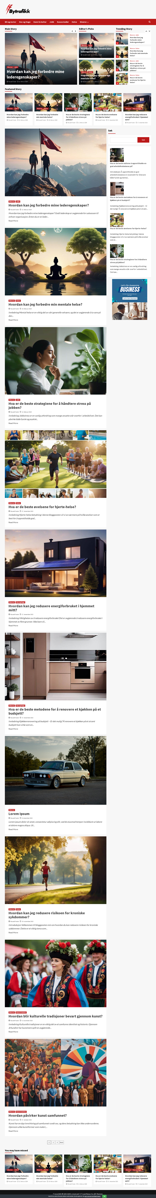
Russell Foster (12, 81)
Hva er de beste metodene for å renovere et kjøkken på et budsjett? (55, 711)
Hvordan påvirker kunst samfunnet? (38, 1115)
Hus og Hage (24, 22)
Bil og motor (10, 22)
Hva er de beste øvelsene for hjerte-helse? (138, 66)
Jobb (51, 22)
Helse (74, 22)
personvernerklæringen (92, 1196)
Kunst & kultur (40, 22)
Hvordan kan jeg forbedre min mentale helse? (139, 39)
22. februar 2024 (97, 55)
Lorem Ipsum (19, 813)
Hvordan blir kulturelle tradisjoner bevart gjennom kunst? (55, 1016)
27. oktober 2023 (27, 1120)
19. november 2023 (27, 921)
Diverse (83, 22)
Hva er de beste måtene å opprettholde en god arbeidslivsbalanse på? (128, 164)
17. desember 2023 (142, 122)
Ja (104, 1196)
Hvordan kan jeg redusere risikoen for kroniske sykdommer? (47, 915)
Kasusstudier (63, 22)
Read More (13, 220)
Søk (110, 130)
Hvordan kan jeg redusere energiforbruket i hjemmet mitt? (137, 80)
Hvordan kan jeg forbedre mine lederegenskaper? (49, 205)
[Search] (149, 22)
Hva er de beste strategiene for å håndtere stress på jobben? (137, 53)
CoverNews (86, 1194)
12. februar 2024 (82, 122)
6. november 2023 (27, 1020)
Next (61, 1142)
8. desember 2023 (27, 818)
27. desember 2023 (113, 120)
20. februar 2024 (23, 81)
